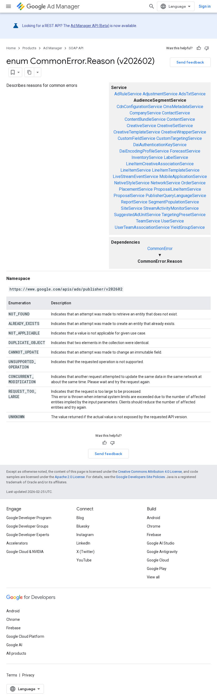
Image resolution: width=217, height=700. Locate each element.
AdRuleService (128, 93)
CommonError (160, 248)
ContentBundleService (145, 119)
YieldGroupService (188, 227)
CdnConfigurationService (139, 106)
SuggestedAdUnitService (137, 214)
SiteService (131, 208)
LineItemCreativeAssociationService (160, 163)
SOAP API (76, 48)
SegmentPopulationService (173, 201)
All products (16, 653)
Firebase (154, 535)
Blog (80, 518)
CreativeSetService (175, 125)
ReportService (134, 201)
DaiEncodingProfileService (144, 151)
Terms (11, 675)
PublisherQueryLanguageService (176, 195)
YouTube (84, 560)
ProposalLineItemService (177, 189)
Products (29, 48)
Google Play (156, 569)
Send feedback (190, 62)
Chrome (153, 526)
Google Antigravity (162, 552)
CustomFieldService (136, 138)
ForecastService (185, 151)
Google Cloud (158, 560)
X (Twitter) (85, 552)
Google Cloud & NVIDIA (25, 552)
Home (11, 48)
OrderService (193, 182)
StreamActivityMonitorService (171, 208)
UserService (172, 221)
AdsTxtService (192, 93)
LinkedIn (83, 543)
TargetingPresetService (184, 214)
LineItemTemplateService (176, 170)
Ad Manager (63, 6)
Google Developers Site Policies (140, 477)
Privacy (28, 675)
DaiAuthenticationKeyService (160, 144)
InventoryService (147, 157)
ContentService (181, 119)
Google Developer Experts (27, 535)
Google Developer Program (28, 518)
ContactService (176, 112)
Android (153, 518)
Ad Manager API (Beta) (90, 26)
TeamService (148, 221)
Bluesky (82, 526)
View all (153, 577)
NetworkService (165, 182)
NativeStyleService (132, 182)
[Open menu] (8, 6)
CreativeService (141, 125)
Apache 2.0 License (70, 477)
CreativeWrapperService (183, 132)
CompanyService (145, 112)
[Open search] (151, 6)
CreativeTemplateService (137, 132)
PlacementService (136, 189)
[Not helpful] (207, 48)
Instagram (85, 535)
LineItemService (135, 170)
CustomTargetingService (179, 138)
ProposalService (129, 195)
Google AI (14, 645)
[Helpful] (199, 48)
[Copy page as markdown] (29, 72)
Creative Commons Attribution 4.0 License (150, 472)
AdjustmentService (160, 93)
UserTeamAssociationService (142, 227)
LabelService (176, 157)
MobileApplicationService (183, 176)
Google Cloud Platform (25, 636)
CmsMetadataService (183, 106)
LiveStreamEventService (135, 176)
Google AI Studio (160, 543)
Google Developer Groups (27, 526)
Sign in (205, 6)
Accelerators (17, 543)
